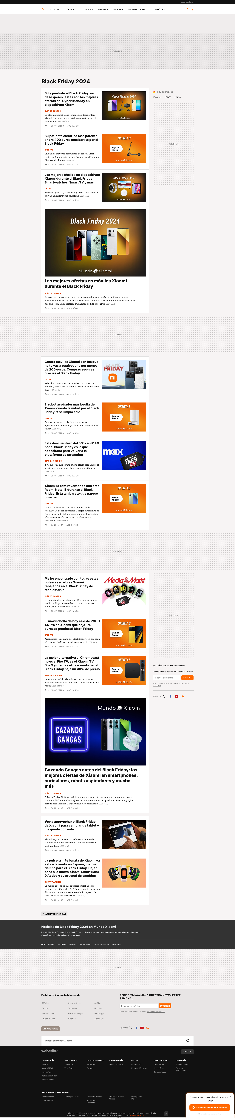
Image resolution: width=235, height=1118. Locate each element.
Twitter (192, 9)
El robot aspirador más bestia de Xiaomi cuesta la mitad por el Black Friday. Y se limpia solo (72, 408)
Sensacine (91, 1064)
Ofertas (103, 9)
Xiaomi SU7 (99, 1018)
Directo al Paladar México (116, 1098)
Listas (48, 189)
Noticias (54, 9)
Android (178, 97)
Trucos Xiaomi (48, 1018)
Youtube (176, 696)
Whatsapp (116, 944)
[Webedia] (187, 2)
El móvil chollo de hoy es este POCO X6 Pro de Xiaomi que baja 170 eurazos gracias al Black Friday (72, 625)
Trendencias (159, 1064)
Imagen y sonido (138, 9)
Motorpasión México (136, 1098)
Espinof (90, 1068)
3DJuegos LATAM (71, 1097)
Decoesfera (158, 1068)
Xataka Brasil (47, 1100)
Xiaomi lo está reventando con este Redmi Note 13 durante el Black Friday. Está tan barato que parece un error (72, 491)
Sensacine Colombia (91, 1101)
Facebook (187, 9)
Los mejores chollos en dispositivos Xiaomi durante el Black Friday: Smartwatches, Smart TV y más (72, 178)
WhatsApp (157, 97)
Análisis (118, 9)
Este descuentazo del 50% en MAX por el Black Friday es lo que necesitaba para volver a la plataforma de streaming (72, 449)
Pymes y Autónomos (181, 1069)
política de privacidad (156, 1012)
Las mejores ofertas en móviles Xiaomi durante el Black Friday (86, 283)
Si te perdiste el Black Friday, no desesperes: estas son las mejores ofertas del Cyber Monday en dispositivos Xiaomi (71, 99)
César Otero (57, 126)
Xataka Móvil (47, 1068)
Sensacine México (94, 1097)
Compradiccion (160, 1072)
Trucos (45, 1008)
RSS (183, 696)
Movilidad (62, 944)
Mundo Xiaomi (48, 1079)
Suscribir (187, 678)
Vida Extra (68, 1068)
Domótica (159, 9)
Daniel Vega (57, 308)
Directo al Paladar (116, 1064)
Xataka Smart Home (50, 1076)
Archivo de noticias (55, 914)
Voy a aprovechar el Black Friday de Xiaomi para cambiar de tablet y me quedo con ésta (72, 825)
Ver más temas (50, 1029)
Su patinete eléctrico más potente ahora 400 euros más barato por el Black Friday (71, 139)
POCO (168, 97)
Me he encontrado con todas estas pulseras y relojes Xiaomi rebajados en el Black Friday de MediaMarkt (71, 584)
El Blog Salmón (182, 1064)
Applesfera (46, 1072)
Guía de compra (53, 111)
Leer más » (63, 121)
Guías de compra (102, 944)
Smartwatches (53, 882)
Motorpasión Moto (139, 1068)
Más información (137, 1115)
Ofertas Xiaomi (85, 944)
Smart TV (72, 1018)
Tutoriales (86, 9)
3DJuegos (68, 1064)
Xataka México (48, 1097)
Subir (185, 1052)
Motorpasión (136, 1064)
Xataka (45, 1064)
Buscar (188, 1040)
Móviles (69, 9)
